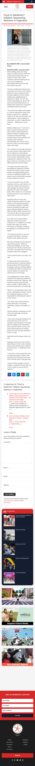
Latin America (9, 742)
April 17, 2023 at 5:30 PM (17, 422)
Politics (9, 740)
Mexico (9, 747)
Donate (30, 6)
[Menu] (5, 6)
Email (6, 476)
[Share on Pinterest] (23, 376)
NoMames (25, 742)
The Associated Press (10, 25)
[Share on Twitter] (14, 376)
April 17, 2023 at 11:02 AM (17, 401)
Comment (7, 442)
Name (6, 467)
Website (6, 485)
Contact (25, 744)
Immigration (25, 740)
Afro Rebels (9, 749)
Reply (11, 413)
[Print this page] (27, 376)
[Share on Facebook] (9, 376)
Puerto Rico (9, 744)
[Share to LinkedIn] (18, 376)
